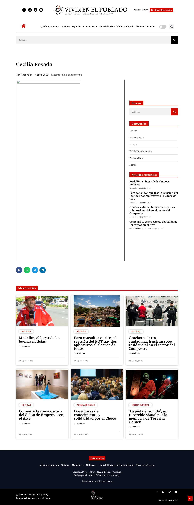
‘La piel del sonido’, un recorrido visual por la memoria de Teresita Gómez (148, 416)
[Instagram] (30, 10)
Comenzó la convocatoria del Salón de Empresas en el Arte (153, 223)
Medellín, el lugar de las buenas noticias (149, 183)
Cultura (90, 26)
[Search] (174, 40)
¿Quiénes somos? (49, 26)
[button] (171, 26)
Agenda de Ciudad (86, 405)
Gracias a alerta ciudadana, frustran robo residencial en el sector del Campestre (152, 210)
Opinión (76, 26)
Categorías (97, 458)
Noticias (65, 26)
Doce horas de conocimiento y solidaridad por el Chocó (95, 415)
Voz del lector (107, 26)
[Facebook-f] (24, 10)
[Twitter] (35, 10)
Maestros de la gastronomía (66, 74)
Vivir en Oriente (145, 26)
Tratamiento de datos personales (97, 481)
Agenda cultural (140, 405)
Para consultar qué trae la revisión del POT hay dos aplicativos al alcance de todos (153, 196)
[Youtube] (41, 10)
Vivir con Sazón (125, 26)
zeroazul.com (173, 500)
